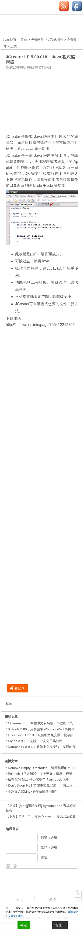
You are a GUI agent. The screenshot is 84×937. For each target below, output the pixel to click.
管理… (60, 925)
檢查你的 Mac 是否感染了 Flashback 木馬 (38, 779)
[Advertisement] (42, 100)
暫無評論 (45, 67)
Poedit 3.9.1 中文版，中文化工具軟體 (35, 741)
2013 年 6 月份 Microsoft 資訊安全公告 (47, 816)
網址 (44, 857)
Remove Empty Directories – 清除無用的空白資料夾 (46, 768)
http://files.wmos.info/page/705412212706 (40, 325)
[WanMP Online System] (29, 26)
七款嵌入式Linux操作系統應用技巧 (33, 791)
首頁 (24, 39)
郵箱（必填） (50, 847)
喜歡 (19, 688)
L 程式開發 (55, 39)
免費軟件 (37, 39)
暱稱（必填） (50, 837)
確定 (23, 925)
